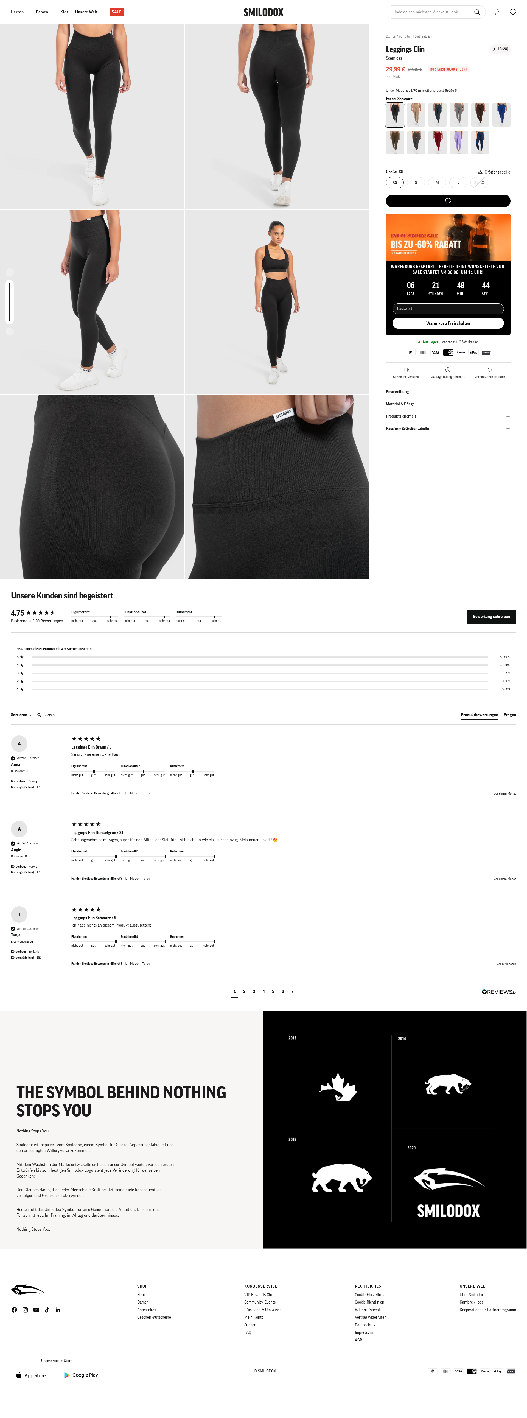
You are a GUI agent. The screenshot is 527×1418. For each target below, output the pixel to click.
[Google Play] (81, 1375)
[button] (234, 992)
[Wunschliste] (448, 201)
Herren (17, 12)
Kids (64, 12)
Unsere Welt (86, 12)
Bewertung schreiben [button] (491, 616)
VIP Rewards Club (259, 1295)
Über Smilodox (472, 1295)
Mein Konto (254, 1317)
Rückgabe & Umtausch (263, 1310)
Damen (42, 12)
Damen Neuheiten (399, 36)
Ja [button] (126, 793)
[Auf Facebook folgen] (14, 1310)
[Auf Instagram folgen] (25, 1310)
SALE (116, 12)
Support (250, 1325)
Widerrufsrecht (367, 1310)
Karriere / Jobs (471, 1302)
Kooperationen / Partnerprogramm (488, 1310)
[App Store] (33, 1375)
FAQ (247, 1332)
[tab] (479, 716)
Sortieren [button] (19, 715)
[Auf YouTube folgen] (36, 1310)
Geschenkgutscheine (154, 1317)
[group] (40, 613)
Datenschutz (365, 1325)
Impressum (364, 1332)
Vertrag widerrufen (370, 1317)
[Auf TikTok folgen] (47, 1310)
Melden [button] (134, 793)
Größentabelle (498, 172)
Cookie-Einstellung (370, 1295)
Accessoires (146, 1310)
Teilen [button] (146, 793)
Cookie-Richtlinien (369, 1302)
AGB (358, 1340)
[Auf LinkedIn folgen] (58, 1310)
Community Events (260, 1302)
